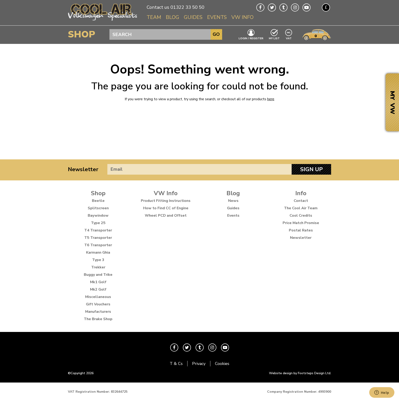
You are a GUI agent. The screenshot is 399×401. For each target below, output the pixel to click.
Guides (193, 17)
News (233, 200)
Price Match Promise (301, 222)
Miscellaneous (98, 296)
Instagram (295, 7)
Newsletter (83, 169)
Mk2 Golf (98, 289)
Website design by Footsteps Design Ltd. (300, 373)
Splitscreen (98, 208)
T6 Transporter (98, 245)
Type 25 (98, 222)
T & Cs (176, 363)
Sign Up (311, 169)
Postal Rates (301, 230)
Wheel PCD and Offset (166, 215)
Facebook (260, 7)
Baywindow (98, 215)
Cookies (222, 363)
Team (154, 17)
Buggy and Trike (98, 274)
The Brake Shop (98, 319)
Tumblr (283, 7)
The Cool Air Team (300, 208)
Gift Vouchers (98, 304)
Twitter (272, 7)
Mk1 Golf (98, 282)
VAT (289, 38)
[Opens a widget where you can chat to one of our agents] (381, 393)
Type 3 (98, 259)
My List (274, 38)
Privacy (199, 363)
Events (217, 17)
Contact (301, 200)
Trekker (98, 267)
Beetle (98, 200)
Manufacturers (98, 311)
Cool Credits (301, 215)
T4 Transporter (98, 230)
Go (216, 34)
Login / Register (251, 38)
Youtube (306, 7)
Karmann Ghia (98, 252)
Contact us (158, 7)
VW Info (242, 17)
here (270, 99)
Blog (172, 17)
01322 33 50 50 (187, 7)
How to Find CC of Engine (165, 208)
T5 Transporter (98, 237)
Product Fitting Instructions (165, 200)
